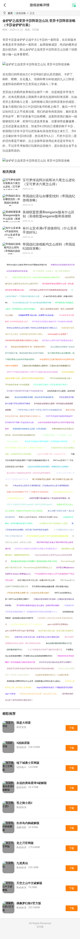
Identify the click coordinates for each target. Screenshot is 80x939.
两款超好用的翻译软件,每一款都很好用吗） (29, 347)
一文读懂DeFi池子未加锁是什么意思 (53, 523)
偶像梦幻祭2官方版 (28, 903)
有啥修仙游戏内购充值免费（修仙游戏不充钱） (38, 694)
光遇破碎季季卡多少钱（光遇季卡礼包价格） (36, 315)
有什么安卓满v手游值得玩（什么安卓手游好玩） (50, 230)
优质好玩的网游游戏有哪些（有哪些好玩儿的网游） (48, 467)
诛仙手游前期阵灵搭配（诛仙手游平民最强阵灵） (35, 397)
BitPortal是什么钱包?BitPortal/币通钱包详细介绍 (27, 265)
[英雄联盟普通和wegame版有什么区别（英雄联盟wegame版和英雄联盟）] (11, 216)
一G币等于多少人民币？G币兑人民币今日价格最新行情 (39, 410)
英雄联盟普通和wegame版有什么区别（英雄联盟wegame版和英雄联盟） (48, 216)
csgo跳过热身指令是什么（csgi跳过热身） (52, 675)
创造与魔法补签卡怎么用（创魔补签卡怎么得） (36, 580)
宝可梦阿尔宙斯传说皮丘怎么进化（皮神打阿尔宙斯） (38, 605)
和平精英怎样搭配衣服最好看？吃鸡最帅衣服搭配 (52, 322)
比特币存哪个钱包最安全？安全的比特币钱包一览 (49, 498)
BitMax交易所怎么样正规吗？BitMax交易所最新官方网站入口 (32, 328)
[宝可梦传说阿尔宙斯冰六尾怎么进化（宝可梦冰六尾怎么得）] (11, 184)
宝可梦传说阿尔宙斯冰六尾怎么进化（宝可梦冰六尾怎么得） (49, 182)
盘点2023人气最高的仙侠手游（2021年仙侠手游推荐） (29, 473)
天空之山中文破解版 (29, 883)
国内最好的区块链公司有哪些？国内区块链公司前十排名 (34, 561)
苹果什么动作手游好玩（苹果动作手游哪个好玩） (39, 517)
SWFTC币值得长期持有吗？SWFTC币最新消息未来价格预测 (32, 372)
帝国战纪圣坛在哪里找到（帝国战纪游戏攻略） (49, 198)
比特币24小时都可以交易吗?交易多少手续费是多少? (36, 549)
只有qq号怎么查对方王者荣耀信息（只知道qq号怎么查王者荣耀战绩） (41, 486)
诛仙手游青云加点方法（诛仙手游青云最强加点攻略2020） (37, 277)
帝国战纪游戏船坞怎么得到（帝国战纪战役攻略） (49, 246)
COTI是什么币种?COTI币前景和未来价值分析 (48, 290)
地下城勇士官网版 (27, 762)
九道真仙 (22, 863)
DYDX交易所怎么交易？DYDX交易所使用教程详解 (47, 536)
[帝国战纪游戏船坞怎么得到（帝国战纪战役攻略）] (11, 248)
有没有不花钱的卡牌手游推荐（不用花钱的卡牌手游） (47, 441)
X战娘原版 (23, 742)
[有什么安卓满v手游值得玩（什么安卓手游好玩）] (11, 232)
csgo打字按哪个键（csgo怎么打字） (52, 454)
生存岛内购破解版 (27, 823)
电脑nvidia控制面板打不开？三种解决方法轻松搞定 (28, 492)
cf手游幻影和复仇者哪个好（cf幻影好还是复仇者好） (29, 593)
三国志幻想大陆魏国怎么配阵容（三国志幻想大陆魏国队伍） (47, 366)
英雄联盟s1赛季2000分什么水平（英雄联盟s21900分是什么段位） (34, 681)
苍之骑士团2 (24, 802)
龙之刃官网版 (25, 843)
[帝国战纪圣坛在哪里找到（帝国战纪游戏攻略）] (11, 200)
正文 (31, 13)
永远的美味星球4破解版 (31, 783)
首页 (10, 13)
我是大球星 (23, 722)
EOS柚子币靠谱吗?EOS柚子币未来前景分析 (25, 391)
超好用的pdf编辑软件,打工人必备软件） (27, 624)
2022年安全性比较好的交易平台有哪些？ (56, 662)
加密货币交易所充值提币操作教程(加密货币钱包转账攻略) (30, 669)
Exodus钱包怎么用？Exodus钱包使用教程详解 (32, 303)
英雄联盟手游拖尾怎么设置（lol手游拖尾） (30, 429)
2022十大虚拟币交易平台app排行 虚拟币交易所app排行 (30, 504)
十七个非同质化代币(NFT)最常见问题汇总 (44, 650)
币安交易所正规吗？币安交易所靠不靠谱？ (50, 385)
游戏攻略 (21, 13)
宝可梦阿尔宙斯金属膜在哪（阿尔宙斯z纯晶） (51, 587)
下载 (71, 728)
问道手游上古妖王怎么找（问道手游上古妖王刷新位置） (38, 637)
